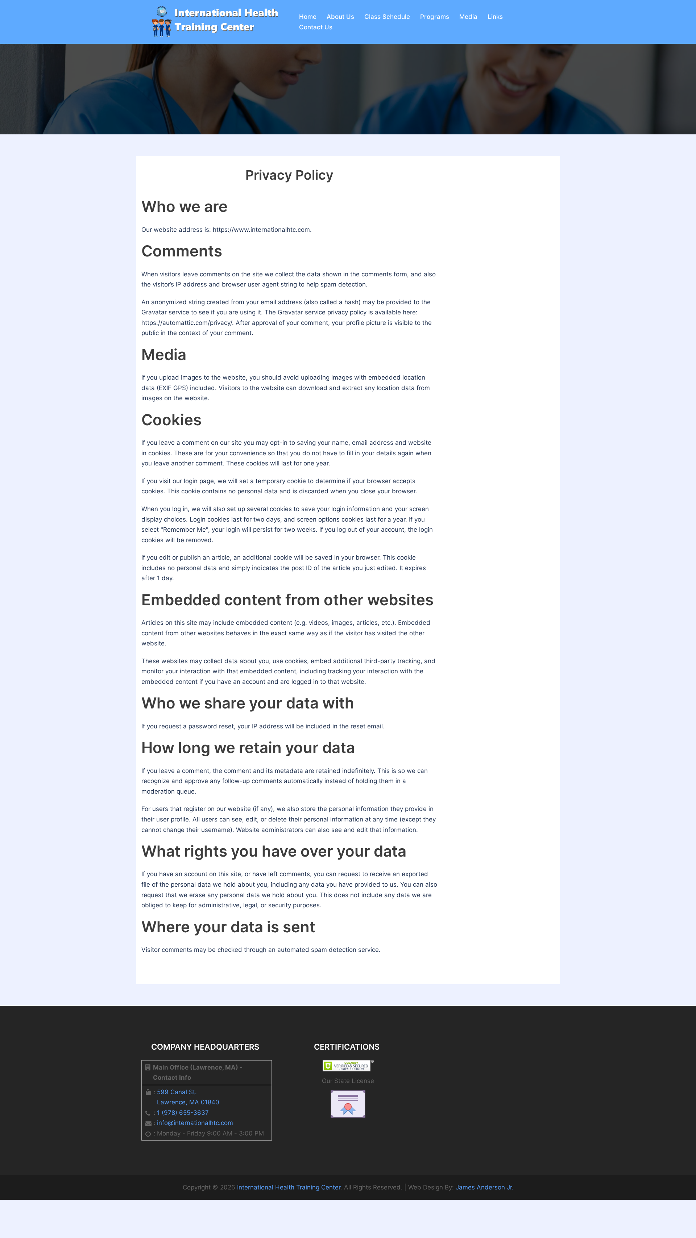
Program (434, 16)
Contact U (315, 27)
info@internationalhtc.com (195, 1122)
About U (340, 16)
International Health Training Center (288, 1187)
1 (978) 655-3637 (183, 1112)
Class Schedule (387, 16)
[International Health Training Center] (212, 21)
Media (468, 16)
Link (495, 16)
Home (307, 16)
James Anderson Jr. (485, 1187)
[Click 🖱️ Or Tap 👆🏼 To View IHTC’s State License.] (348, 1103)
